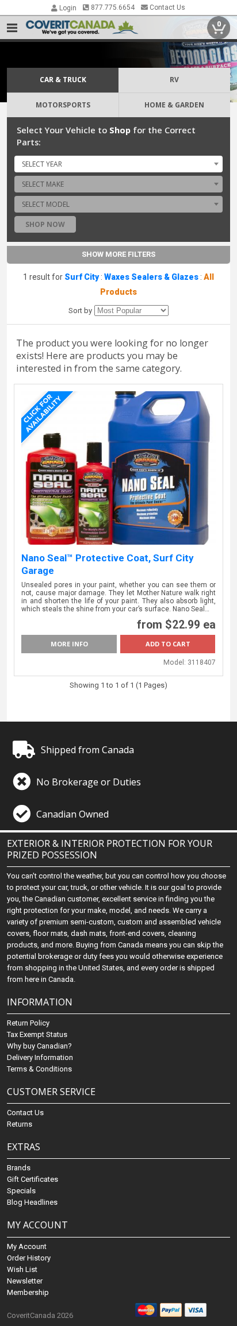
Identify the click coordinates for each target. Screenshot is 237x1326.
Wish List (22, 1269)
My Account (27, 1246)
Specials (21, 1190)
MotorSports (63, 105)
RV (174, 79)
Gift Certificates (32, 1179)
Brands (18, 1167)
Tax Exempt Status (37, 1034)
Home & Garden (174, 105)
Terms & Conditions (39, 1069)
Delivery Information (40, 1057)
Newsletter (25, 1281)
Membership (28, 1292)
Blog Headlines (32, 1202)
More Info (69, 643)
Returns (19, 1124)
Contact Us (166, 7)
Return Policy (28, 1023)
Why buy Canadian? (39, 1046)
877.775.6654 (112, 7)
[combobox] (118, 164)
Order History (29, 1258)
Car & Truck (63, 79)
